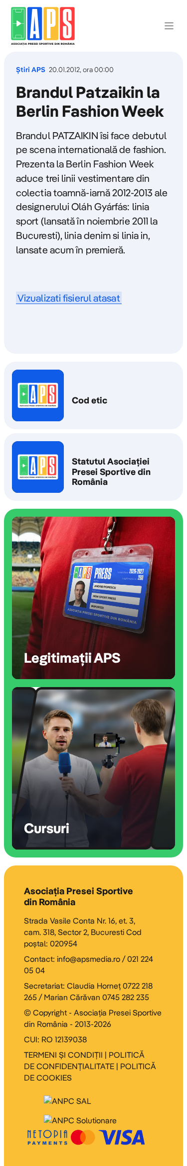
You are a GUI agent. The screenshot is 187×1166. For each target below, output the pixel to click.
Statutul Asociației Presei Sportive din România (93, 467)
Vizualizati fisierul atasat (68, 298)
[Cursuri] (93, 768)
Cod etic (93, 395)
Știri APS (30, 70)
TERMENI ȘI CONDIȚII (63, 1055)
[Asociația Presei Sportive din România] (43, 26)
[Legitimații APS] (93, 598)
